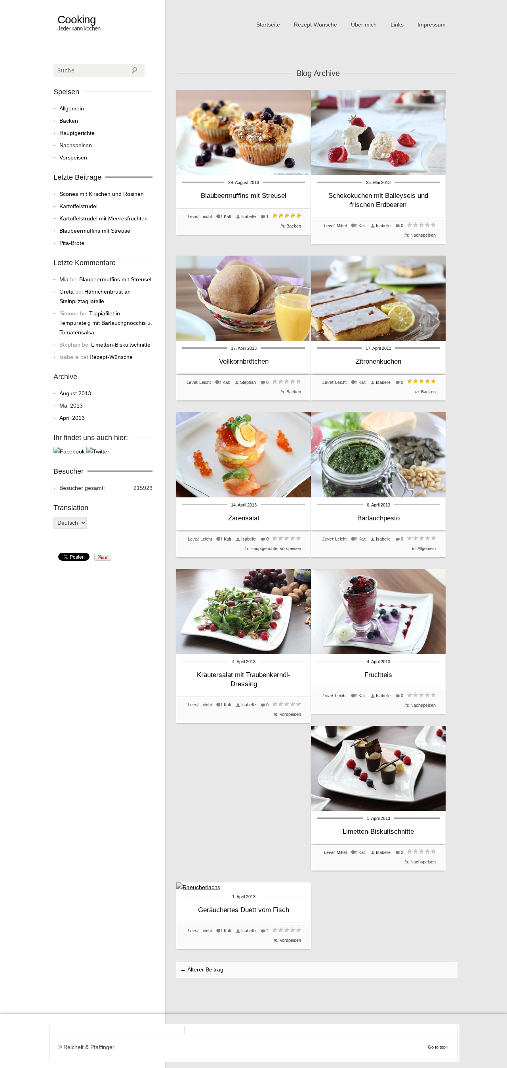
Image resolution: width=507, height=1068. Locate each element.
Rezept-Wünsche (315, 24)
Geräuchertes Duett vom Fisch (243, 910)
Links (397, 24)
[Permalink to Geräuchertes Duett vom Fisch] (198, 887)
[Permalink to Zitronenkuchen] (378, 339)
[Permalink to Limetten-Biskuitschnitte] (378, 809)
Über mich (364, 24)
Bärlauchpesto (378, 518)
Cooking (76, 20)
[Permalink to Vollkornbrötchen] (243, 339)
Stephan (248, 382)
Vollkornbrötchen (244, 361)
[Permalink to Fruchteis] (378, 652)
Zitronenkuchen (378, 361)
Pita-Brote (71, 243)
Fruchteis (378, 675)
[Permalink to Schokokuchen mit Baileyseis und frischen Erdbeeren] (378, 173)
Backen (293, 226)
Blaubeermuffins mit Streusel (243, 195)
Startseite (268, 24)
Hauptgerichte (263, 548)
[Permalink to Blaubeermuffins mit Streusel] (243, 173)
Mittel (342, 225)
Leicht (206, 216)
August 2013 (75, 393)
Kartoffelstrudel (78, 206)
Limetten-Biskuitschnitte (378, 831)
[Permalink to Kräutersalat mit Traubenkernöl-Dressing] (243, 652)
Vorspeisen (290, 548)
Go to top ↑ (438, 1047)
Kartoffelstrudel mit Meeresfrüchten (103, 218)
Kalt (227, 216)
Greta (66, 291)
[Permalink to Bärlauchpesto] (378, 495)
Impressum (431, 24)
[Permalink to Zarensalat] (243, 495)
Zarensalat (243, 518)
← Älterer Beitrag (201, 969)
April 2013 (72, 418)
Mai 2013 (71, 405)
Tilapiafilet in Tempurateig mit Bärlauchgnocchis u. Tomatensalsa (105, 323)
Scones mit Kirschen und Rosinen (101, 194)
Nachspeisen (423, 235)
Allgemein (426, 548)
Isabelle (248, 216)
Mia (64, 279)
